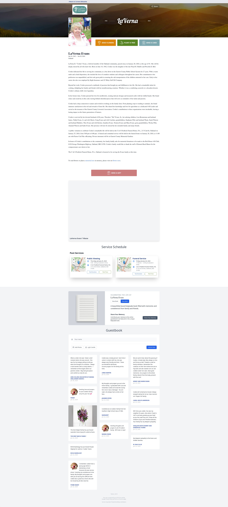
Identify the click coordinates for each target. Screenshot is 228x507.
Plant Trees (105, 272)
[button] (78, 262)
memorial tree (89, 160)
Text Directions (93, 272)
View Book (115, 301)
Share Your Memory (150, 318)
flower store (116, 160)
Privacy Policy (109, 499)
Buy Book (125, 301)
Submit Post (151, 347)
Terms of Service (119, 499)
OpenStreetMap (116, 502)
